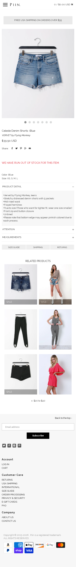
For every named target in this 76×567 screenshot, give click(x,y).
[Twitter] (4, 445)
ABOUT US (7, 517)
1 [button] (25, 122)
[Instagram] (14, 445)
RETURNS (62, 247)
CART (5, 468)
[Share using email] (29, 148)
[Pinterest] (19, 445)
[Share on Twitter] (16, 148)
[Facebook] (9, 445)
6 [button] (46, 122)
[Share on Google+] (25, 148)
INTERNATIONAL (11, 487)
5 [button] (42, 122)
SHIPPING (38, 247)
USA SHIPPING (9, 483)
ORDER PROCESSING (13, 494)
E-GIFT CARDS (9, 501)
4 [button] (38, 122)
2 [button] (29, 122)
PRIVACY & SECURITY (13, 498)
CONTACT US (9, 521)
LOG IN (5, 464)
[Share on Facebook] (12, 148)
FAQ (4, 505)
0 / (62, 4)
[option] (38, 73)
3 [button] (34, 122)
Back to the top (63, 418)
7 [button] (50, 122)
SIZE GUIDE (14, 247)
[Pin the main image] (20, 148)
